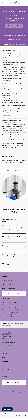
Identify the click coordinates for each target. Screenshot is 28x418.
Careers (19, 395)
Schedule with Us (14, 26)
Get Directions (14, 293)
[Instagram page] (6, 353)
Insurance (4, 376)
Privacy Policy (5, 395)
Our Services (5, 361)
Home (3, 357)
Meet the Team (6, 365)
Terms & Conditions (13, 395)
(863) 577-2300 (16, 39)
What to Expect (6, 369)
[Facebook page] (3, 353)
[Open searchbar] (24, 2)
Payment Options (7, 373)
